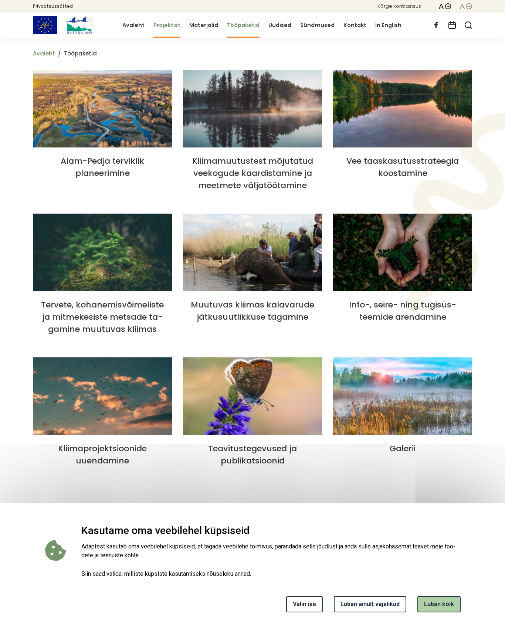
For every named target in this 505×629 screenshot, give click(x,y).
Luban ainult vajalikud (370, 604)
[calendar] (452, 25)
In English (388, 25)
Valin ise (304, 604)
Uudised (279, 25)
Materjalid (203, 25)
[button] (445, 6)
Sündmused (317, 25)
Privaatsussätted (53, 6)
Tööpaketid (243, 25)
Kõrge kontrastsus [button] (399, 6)
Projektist (166, 25)
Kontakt (354, 25)
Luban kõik (439, 604)
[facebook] (436, 25)
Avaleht (133, 25)
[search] (468, 25)
